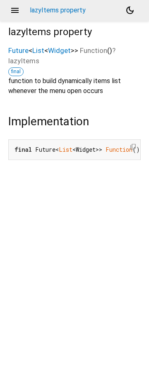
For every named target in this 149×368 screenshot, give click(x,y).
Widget (59, 50)
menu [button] (15, 10)
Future (18, 50)
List (38, 50)
